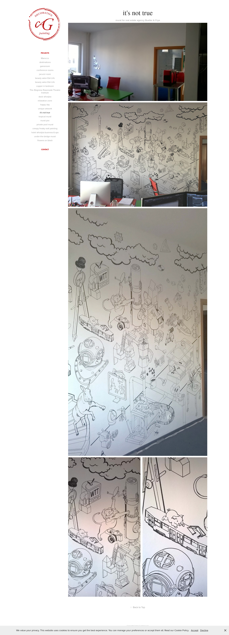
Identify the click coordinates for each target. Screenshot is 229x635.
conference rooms (45, 70)
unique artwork (45, 108)
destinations (45, 62)
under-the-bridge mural (45, 136)
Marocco (45, 58)
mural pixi (44, 120)
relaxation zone (45, 100)
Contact (45, 149)
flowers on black (44, 140)
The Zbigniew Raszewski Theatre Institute (45, 91)
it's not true (45, 112)
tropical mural (45, 116)
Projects (45, 53)
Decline (204, 630)
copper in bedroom (45, 86)
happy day (45, 104)
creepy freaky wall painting (44, 128)
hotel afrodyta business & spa (44, 132)
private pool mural (45, 124)
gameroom (45, 66)
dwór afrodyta (45, 96)
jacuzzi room (45, 74)
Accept (194, 630)
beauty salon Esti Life (45, 78)
